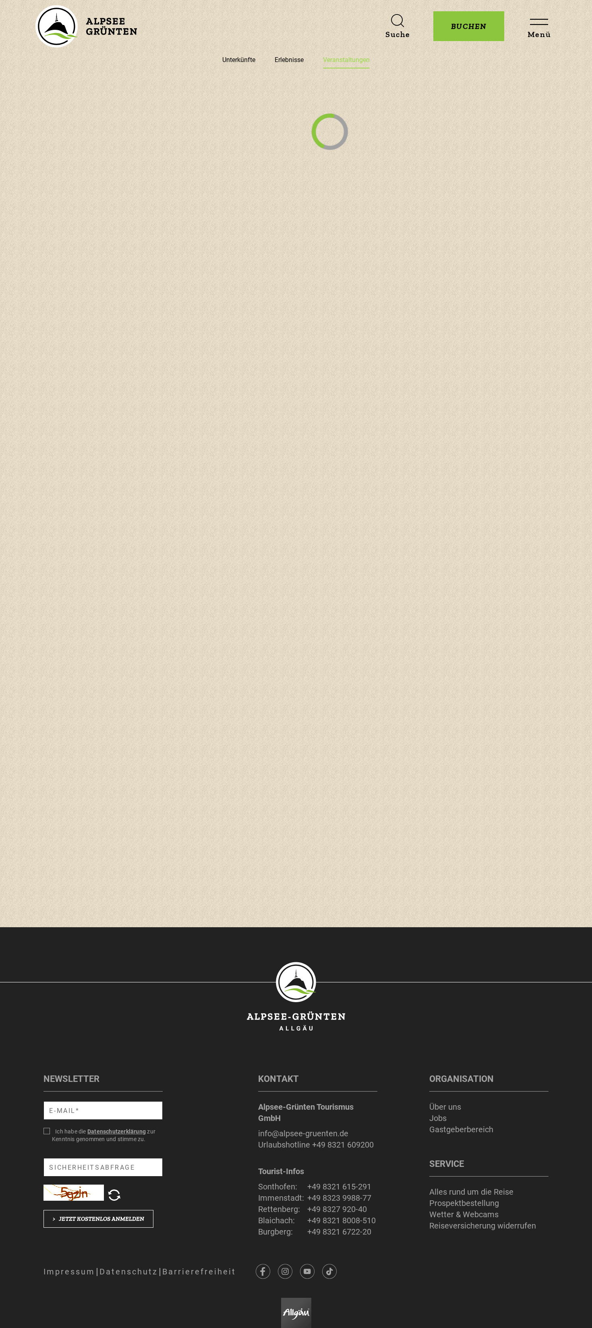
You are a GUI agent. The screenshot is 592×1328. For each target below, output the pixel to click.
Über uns (445, 1107)
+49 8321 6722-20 (339, 1232)
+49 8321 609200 (343, 1145)
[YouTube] (307, 1272)
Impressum (69, 1271)
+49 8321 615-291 (339, 1186)
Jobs (438, 1118)
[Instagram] (285, 1272)
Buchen (469, 26)
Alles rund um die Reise (471, 1192)
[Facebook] (263, 1272)
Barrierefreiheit (199, 1271)
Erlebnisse (289, 60)
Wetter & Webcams (464, 1214)
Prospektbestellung (464, 1203)
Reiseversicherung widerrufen (482, 1226)
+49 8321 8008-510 (341, 1220)
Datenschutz (128, 1271)
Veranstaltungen (346, 60)
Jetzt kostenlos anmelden (98, 1218)
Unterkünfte (238, 60)
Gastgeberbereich (461, 1129)
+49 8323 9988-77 (339, 1198)
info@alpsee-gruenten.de (303, 1133)
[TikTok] (329, 1272)
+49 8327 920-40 (337, 1209)
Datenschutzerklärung (116, 1131)
